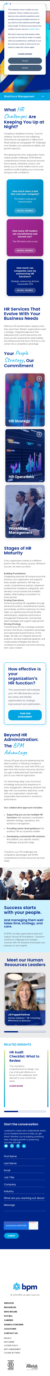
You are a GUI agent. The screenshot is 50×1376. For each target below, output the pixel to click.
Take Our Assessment (25, 715)
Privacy (8, 1338)
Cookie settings (25, 54)
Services (9, 1303)
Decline (25, 68)
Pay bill (8, 1316)
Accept (25, 61)
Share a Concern (13, 1324)
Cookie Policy (33, 29)
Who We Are (10, 1311)
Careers (8, 1320)
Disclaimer (9, 1342)
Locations (10, 1328)
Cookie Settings (12, 1352)
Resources (10, 1307)
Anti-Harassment (12, 1349)
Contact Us (11, 1333)
